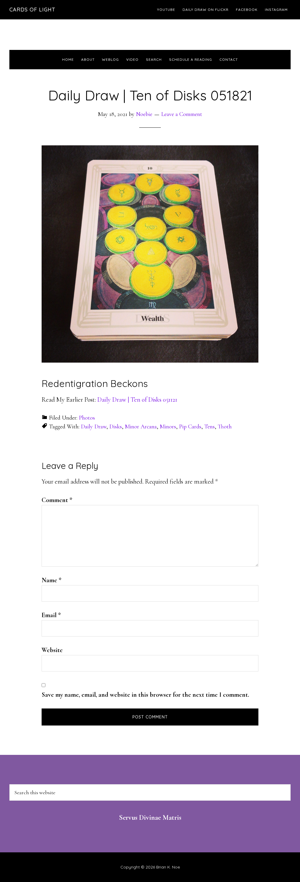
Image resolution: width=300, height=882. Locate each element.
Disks (115, 426)
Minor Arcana (141, 426)
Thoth (225, 426)
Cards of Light (32, 9)
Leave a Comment (181, 114)
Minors (168, 426)
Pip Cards (190, 426)
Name (52, 580)
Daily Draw (93, 426)
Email (51, 615)
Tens (209, 426)
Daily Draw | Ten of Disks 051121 (137, 399)
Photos (87, 417)
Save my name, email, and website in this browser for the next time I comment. (145, 694)
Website (52, 650)
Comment (57, 500)
